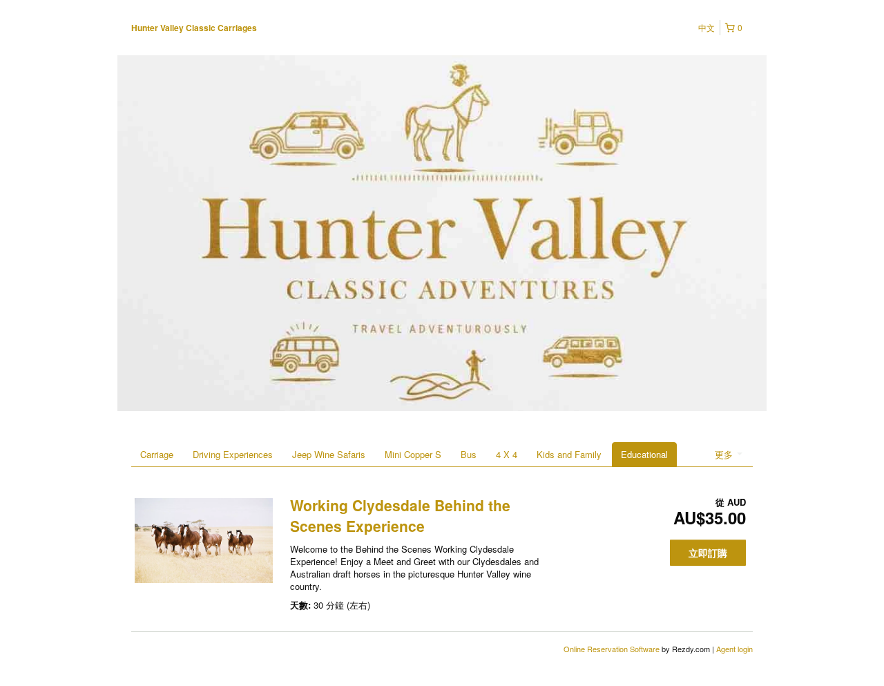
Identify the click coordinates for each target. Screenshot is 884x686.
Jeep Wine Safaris (328, 454)
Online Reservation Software (612, 648)
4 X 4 (506, 454)
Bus (469, 454)
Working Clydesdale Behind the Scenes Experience (400, 515)
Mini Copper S (413, 454)
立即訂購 (708, 553)
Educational (644, 454)
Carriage (156, 454)
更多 (725, 454)
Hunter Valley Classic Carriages (194, 27)
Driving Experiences (233, 454)
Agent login (734, 648)
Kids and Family (569, 454)
